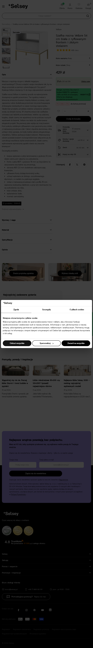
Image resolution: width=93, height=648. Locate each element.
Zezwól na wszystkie (76, 343)
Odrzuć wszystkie (17, 343)
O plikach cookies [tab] (77, 309)
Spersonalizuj (45, 343)
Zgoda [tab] (16, 309)
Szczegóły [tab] (46, 309)
